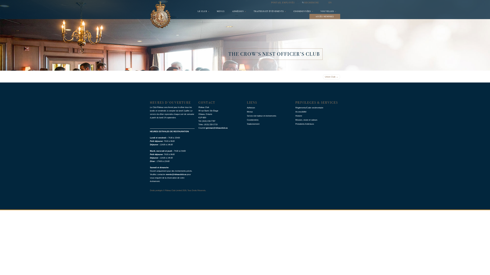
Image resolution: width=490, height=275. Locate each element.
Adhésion (238, 11)
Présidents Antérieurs (304, 124)
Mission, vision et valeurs (306, 120)
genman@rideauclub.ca (217, 128)
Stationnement (253, 124)
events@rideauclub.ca (176, 174)
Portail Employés (283, 2)
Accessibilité (300, 112)
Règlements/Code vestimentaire (309, 108)
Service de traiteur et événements (261, 116)
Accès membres (325, 16)
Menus (221, 11)
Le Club (203, 11)
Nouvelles (328, 11)
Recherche (311, 2)
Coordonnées (302, 11)
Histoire (298, 116)
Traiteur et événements (269, 11)
